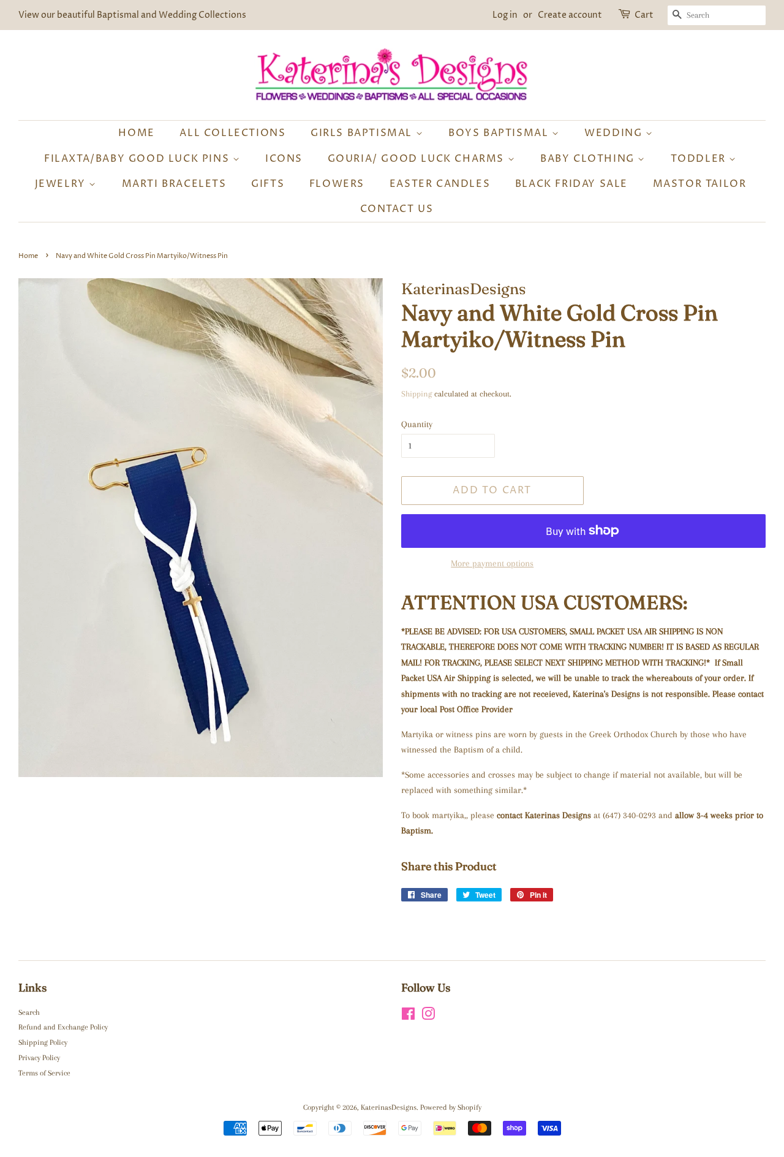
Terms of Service (44, 1073)
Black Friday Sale (571, 184)
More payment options (492, 563)
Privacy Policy (39, 1057)
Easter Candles (440, 184)
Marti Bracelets (174, 184)
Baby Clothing (589, 158)
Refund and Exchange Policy (63, 1027)
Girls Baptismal (363, 133)
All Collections (232, 133)
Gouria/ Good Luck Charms (418, 158)
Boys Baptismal (500, 133)
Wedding (615, 133)
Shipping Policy (42, 1042)
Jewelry (62, 184)
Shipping (416, 393)
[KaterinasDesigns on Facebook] (408, 1016)
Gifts (267, 184)
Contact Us (397, 209)
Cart (644, 15)
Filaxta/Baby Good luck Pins (138, 158)
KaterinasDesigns (389, 1107)
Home (136, 133)
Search (29, 1012)
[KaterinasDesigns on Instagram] (428, 1016)
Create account (570, 15)
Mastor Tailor (700, 184)
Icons (284, 158)
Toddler (700, 158)
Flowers (336, 184)
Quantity (416, 424)
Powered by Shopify (450, 1107)
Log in (505, 15)
